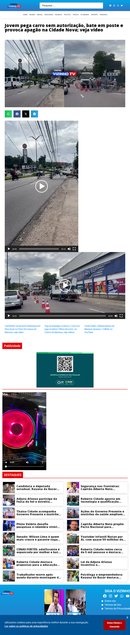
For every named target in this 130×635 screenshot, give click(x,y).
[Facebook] (110, 5)
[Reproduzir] (8, 248)
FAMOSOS (103, 14)
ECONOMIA (85, 14)
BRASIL (39, 14)
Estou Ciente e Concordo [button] (114, 625)
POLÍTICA (67, 14)
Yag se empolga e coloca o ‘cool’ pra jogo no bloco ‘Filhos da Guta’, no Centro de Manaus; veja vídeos (62, 329)
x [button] (127, 617)
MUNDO (32, 14)
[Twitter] (122, 5)
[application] (41, 186)
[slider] (39, 249)
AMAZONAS (48, 14)
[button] (8, 113)
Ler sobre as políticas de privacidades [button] (26, 626)
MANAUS (58, 14)
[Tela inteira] (74, 248)
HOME (25, 14)
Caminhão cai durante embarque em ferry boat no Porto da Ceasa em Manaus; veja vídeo (22, 329)
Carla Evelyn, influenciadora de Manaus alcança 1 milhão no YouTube (99, 329)
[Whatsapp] (118, 5)
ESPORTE (94, 14)
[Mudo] (69, 248)
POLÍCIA (76, 14)
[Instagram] (114, 5)
